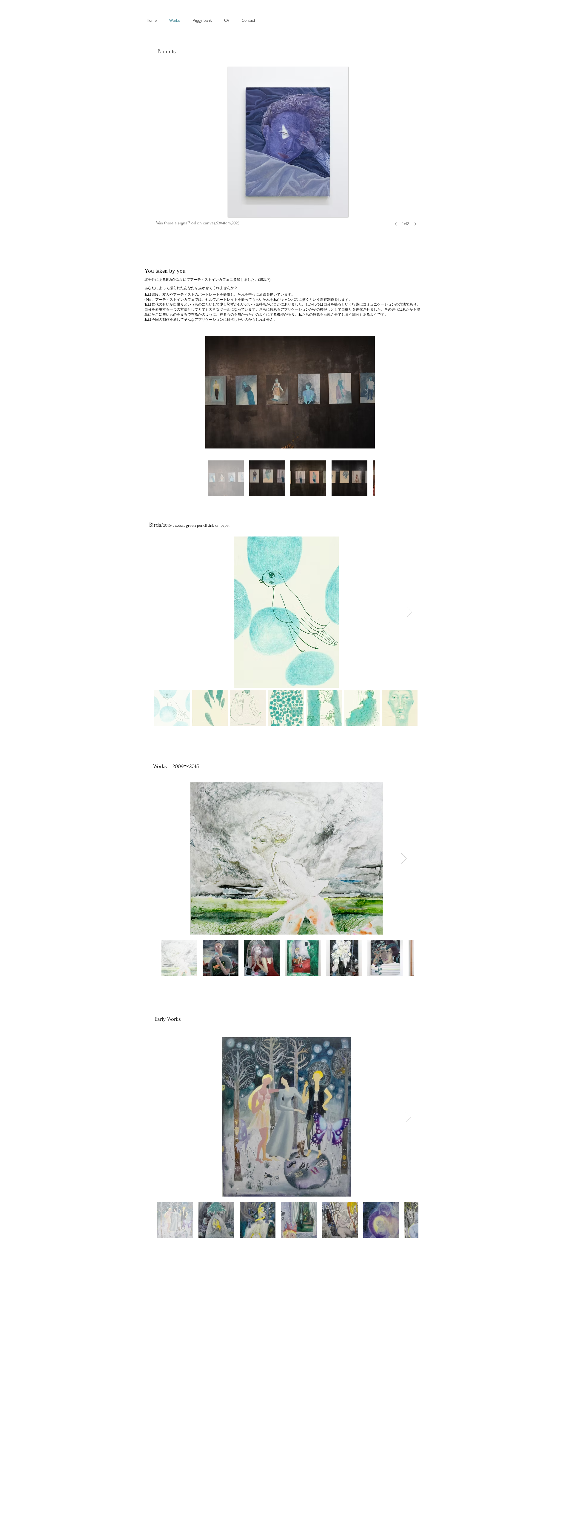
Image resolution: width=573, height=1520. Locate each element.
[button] (288, 152)
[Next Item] (366, 392)
